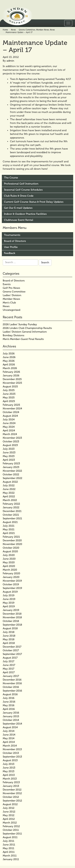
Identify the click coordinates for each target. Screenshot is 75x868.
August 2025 (10, 386)
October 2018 (11, 621)
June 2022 (9, 489)
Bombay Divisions (13, 335)
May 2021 (8, 529)
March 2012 (10, 822)
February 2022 (11, 503)
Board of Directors (15, 241)
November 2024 (12, 408)
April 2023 (9, 459)
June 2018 (9, 635)
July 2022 (9, 485)
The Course (11, 177)
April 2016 (9, 709)
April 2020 (9, 566)
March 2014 (10, 745)
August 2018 (10, 628)
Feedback (9, 253)
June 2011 (9, 844)
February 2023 (11, 463)
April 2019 (9, 606)
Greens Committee (27, 30)
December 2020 (12, 540)
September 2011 (12, 833)
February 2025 (11, 404)
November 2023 (12, 437)
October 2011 (11, 830)
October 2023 (11, 441)
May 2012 (8, 815)
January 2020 (11, 577)
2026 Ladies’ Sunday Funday (20, 324)
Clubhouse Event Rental (18, 220)
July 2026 (9, 353)
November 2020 (12, 544)
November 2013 (12, 749)
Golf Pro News (11, 288)
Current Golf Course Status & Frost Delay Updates (33, 201)
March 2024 (10, 434)
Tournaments (12, 235)
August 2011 (10, 837)
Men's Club (9, 302)
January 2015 (11, 716)
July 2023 (9, 448)
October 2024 (11, 412)
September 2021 (12, 518)
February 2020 (11, 573)
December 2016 (12, 679)
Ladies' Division (12, 295)
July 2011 (8, 841)
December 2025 (12, 379)
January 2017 (11, 676)
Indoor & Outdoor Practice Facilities (25, 213)
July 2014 (8, 731)
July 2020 (9, 555)
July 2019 (8, 595)
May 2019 (8, 602)
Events (7, 284)
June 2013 (9, 767)
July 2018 (8, 632)
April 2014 (9, 742)
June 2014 (9, 734)
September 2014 (12, 723)
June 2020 (9, 558)
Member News (42, 30)
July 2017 (8, 661)
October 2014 (11, 720)
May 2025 (9, 397)
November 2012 (12, 793)
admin (10, 60)
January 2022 (11, 507)
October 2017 (11, 650)
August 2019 (10, 591)
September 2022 (12, 478)
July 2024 (9, 419)
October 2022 (11, 474)
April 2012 (9, 819)
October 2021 (11, 514)
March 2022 (10, 500)
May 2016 (8, 705)
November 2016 (12, 683)
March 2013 (10, 778)
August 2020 (10, 551)
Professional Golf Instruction (21, 183)
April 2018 (9, 643)
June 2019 (9, 599)
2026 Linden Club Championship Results (27, 328)
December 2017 (12, 646)
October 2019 (11, 584)
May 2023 (9, 456)
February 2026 (11, 371)
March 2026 (10, 368)
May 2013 (8, 771)
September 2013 (12, 756)
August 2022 (10, 481)
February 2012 (11, 826)
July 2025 (9, 390)
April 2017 (9, 672)
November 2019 (12, 580)
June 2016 (9, 701)
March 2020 (10, 569)
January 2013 (11, 786)
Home (5, 30)
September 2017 (12, 654)
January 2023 (11, 467)
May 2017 (8, 668)
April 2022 (9, 496)
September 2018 (12, 624)
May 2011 (8, 848)
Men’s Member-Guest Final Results (23, 339)
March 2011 (10, 855)
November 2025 (12, 382)
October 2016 (11, 687)
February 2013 (11, 782)
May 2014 (8, 738)
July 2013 (8, 764)
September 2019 (12, 588)
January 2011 (11, 859)
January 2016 (11, 712)
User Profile (11, 247)
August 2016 (10, 694)
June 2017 (9, 665)
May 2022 (9, 492)
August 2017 (10, 657)
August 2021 (10, 522)
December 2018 (12, 613)
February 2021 (11, 536)
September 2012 (12, 800)
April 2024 (9, 430)
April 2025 (9, 401)
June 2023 (9, 452)
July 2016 (8, 698)
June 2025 (9, 393)
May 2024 (9, 426)
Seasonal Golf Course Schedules (23, 189)
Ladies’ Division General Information (25, 331)
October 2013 (11, 753)
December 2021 (12, 511)
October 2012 (11, 797)
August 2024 (10, 415)
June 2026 (9, 357)
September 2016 (12, 690)
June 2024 (9, 423)
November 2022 (12, 470)
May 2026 (9, 360)
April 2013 (9, 775)
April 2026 (9, 364)
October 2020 (11, 547)
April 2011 (9, 852)
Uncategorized (11, 310)
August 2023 (10, 445)
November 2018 (12, 617)
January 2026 (11, 375)
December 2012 (12, 789)
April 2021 (9, 533)
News (13, 30)
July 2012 (8, 808)
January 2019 (11, 610)
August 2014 (10, 727)
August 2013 (10, 760)
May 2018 (8, 639)
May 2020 (9, 562)
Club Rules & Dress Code (18, 195)
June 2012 (9, 811)
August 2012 (10, 804)
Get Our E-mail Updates (18, 207)
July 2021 (8, 525)
